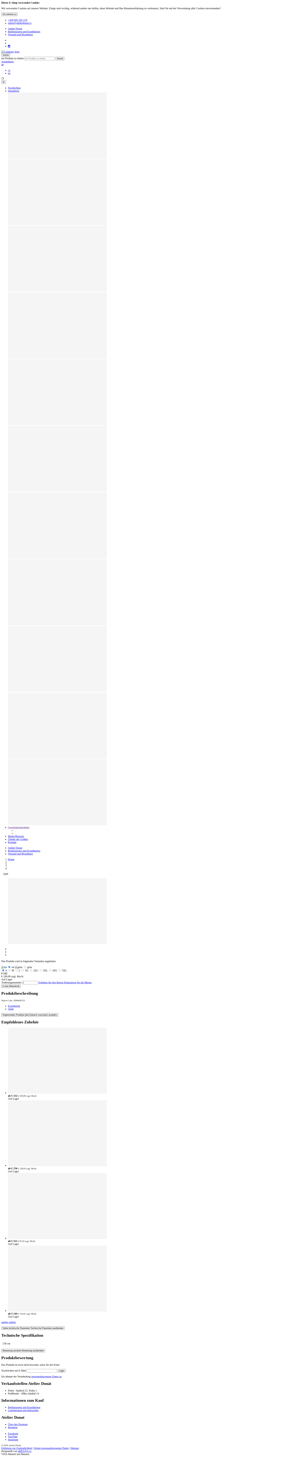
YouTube (12, 1436)
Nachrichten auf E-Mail (14, 1370)
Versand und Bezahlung (20, 34)
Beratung (12, 1427)
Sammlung (13, 90)
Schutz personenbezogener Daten (51, 1448)
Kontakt (12, 842)
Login (61, 1371)
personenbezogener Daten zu (46, 1376)
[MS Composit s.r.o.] (10, 51)
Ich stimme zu (9, 14)
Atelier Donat (15, 28)
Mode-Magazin (16, 836)
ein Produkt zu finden (12, 58)
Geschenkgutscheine (18, 827)
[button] (2, 64)
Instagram (13, 1439)
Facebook (13, 1433)
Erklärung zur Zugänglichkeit (16, 1448)
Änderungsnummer (11, 982)
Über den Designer (18, 1424)
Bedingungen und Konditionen (24, 31)
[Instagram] (9, 46)
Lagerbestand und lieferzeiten (23, 1410)
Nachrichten (14, 87)
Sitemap (74, 1448)
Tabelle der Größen (18, 839)
